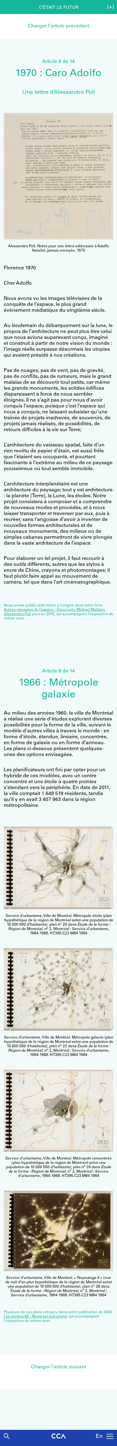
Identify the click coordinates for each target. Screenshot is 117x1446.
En (99, 1436)
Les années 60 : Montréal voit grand (35, 1316)
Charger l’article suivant (58, 1367)
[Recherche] (7, 1436)
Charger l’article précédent (59, 26)
